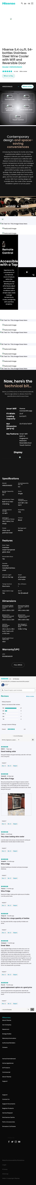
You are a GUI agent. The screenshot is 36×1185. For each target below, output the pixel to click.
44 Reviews (16, 679)
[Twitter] (12, 1142)
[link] (4, 679)
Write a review (23, 71)
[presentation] (16, 804)
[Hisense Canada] (8, 3)
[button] (8, 76)
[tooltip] (5, 685)
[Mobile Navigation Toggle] (32, 3)
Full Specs (18, 665)
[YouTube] (19, 1142)
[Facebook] (9, 1142)
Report (15, 766)
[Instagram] (16, 1142)
